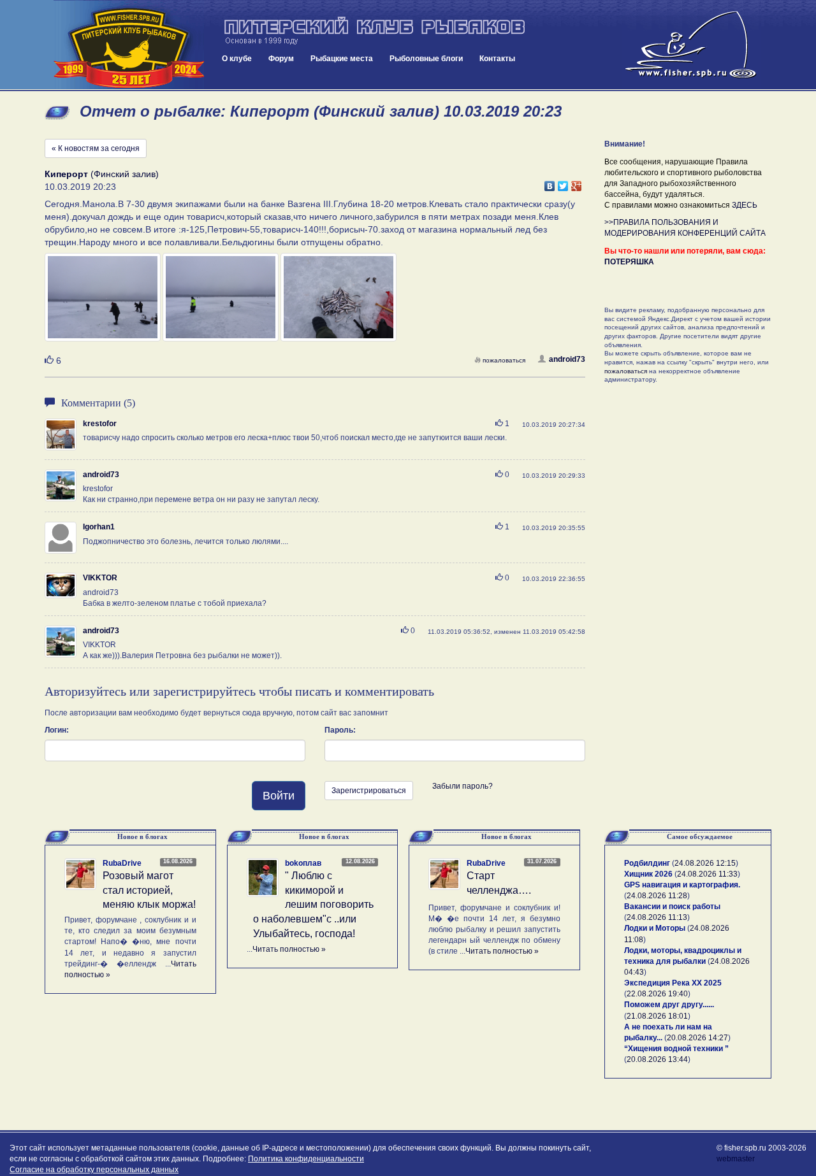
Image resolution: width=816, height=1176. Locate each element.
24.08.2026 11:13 (657, 917)
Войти (279, 795)
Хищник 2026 (648, 874)
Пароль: (340, 730)
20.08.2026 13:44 (657, 1059)
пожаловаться (504, 360)
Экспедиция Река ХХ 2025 (673, 983)
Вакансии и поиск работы (672, 906)
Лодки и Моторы (654, 928)
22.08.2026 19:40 (657, 993)
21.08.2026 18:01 (657, 1016)
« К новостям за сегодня (96, 148)
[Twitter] (563, 183)
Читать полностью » (289, 949)
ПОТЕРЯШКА (629, 261)
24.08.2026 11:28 (657, 895)
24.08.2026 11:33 (707, 874)
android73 (567, 359)
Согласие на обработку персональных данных (94, 1169)
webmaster (736, 1158)
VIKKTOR (100, 577)
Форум (281, 58)
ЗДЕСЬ (744, 205)
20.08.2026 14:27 (697, 1037)
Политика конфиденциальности (306, 1158)
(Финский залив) (102, 174)
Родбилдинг (647, 863)
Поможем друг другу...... (669, 1004)
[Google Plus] (576, 183)
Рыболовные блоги (426, 58)
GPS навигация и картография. (682, 884)
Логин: (57, 730)
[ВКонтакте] (550, 183)
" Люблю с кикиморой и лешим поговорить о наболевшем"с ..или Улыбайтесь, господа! (313, 904)
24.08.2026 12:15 (705, 863)
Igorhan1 (99, 526)
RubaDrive (122, 863)
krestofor (100, 423)
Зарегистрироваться (369, 790)
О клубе (237, 58)
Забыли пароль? (462, 786)
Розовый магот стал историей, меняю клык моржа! (149, 890)
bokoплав (303, 863)
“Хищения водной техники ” (676, 1048)
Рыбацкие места (341, 58)
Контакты (497, 58)
